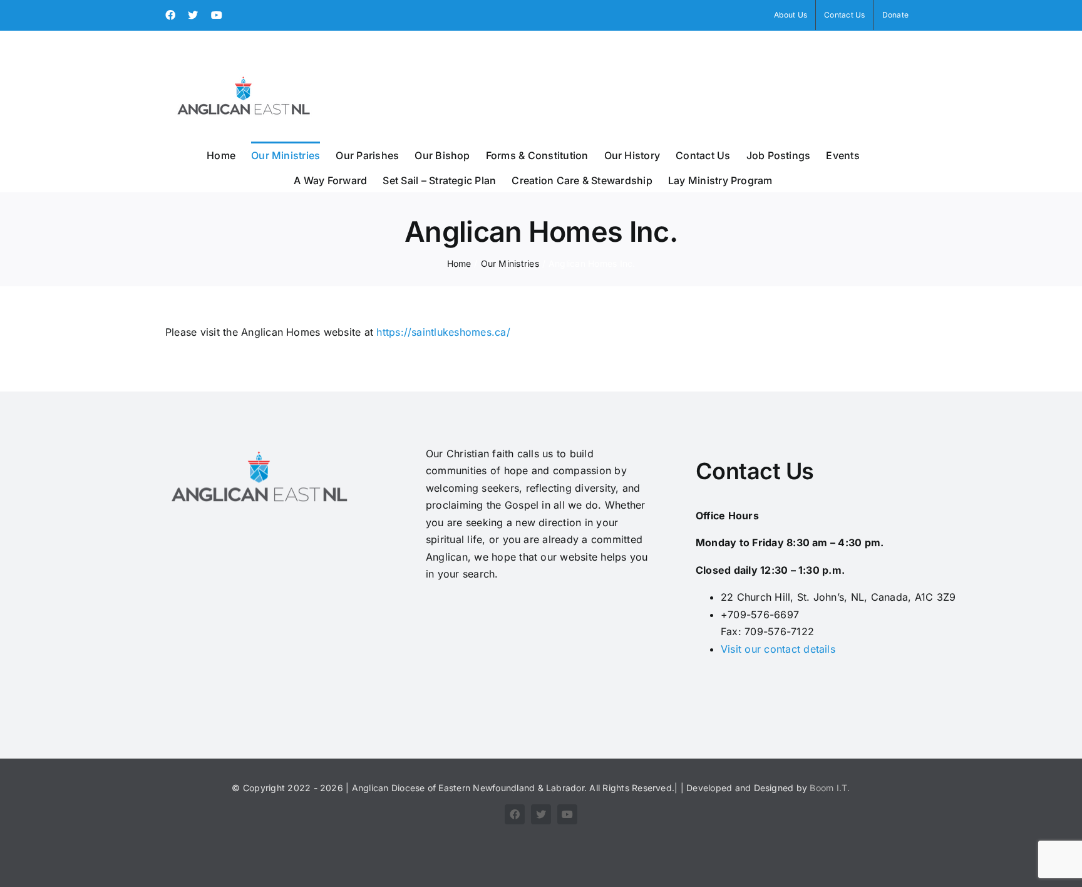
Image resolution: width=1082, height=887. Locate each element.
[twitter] (541, 814)
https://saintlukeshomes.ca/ (443, 332)
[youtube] (567, 814)
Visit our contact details (778, 649)
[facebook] (515, 814)
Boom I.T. (830, 787)
